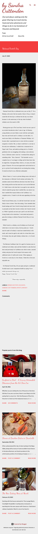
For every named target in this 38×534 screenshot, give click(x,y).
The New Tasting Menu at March (15, 493)
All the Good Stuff (7, 36)
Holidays (22, 285)
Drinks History (12, 285)
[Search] (30, 3)
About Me (21, 36)
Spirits (19, 287)
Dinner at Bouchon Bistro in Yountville (18, 438)
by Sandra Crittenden (13, 8)
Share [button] (4, 290)
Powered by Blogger (20, 524)
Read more (32, 403)
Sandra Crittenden (9, 287)
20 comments (13, 403)
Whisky (24, 287)
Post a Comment (14, 458)
